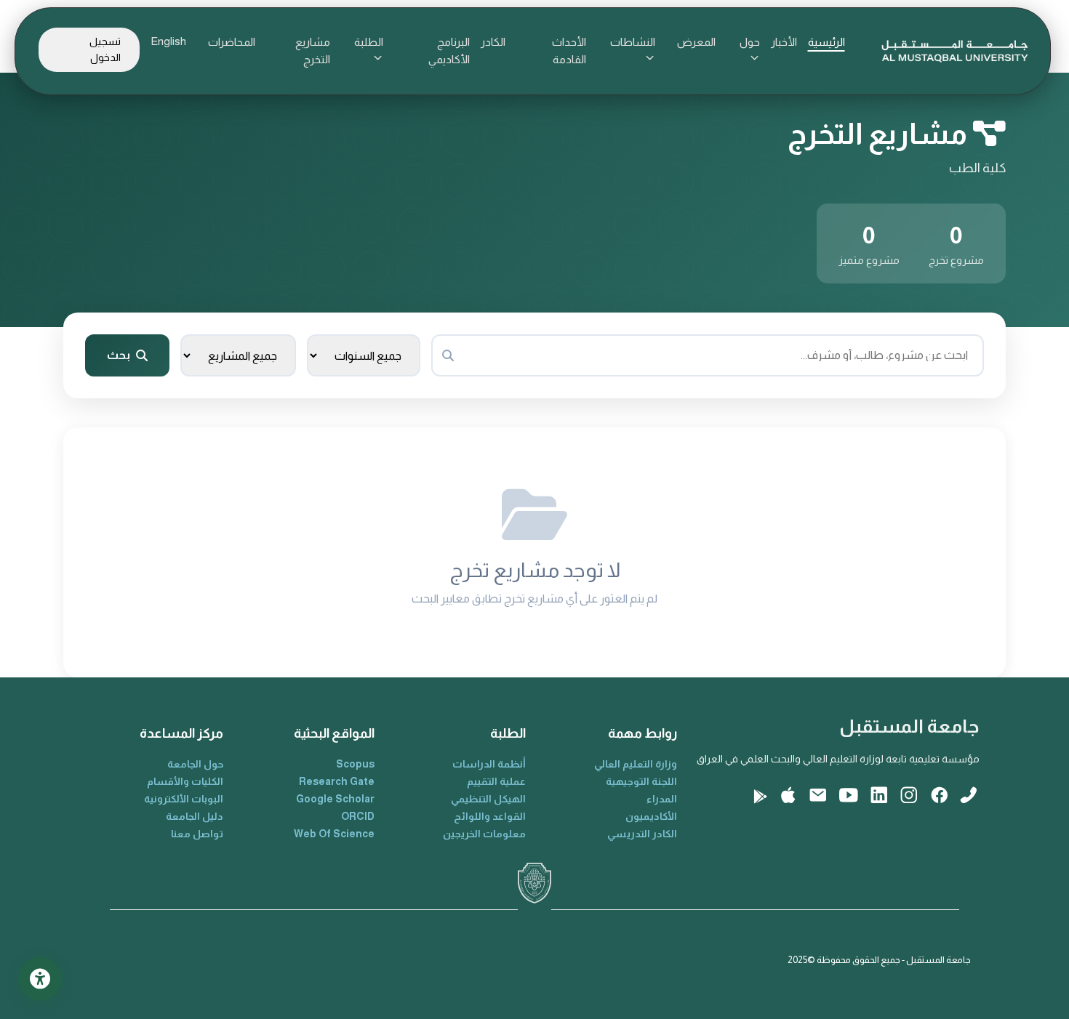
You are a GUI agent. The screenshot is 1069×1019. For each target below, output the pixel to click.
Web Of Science (334, 833)
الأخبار (784, 42)
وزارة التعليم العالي (635, 764)
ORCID (358, 816)
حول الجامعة (195, 764)
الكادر (493, 42)
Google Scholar (335, 799)
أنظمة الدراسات (489, 764)
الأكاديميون (651, 816)
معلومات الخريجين (484, 833)
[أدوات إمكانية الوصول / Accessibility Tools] (40, 979)
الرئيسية (826, 42)
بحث (118, 355)
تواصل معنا (197, 833)
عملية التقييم (496, 781)
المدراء (661, 799)
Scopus (355, 764)
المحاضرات (231, 42)
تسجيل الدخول (105, 49)
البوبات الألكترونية (183, 799)
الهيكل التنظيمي (488, 799)
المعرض (696, 42)
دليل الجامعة (194, 816)
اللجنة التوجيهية (641, 781)
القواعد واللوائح (490, 816)
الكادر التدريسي (642, 833)
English (168, 41)
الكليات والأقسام (185, 781)
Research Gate (337, 781)
